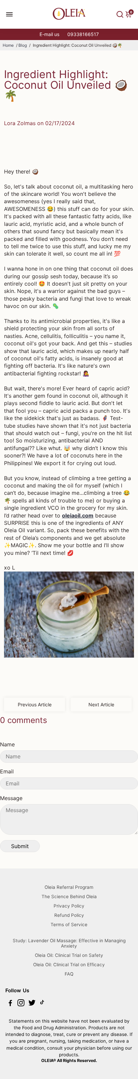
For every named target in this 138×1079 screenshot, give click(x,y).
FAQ (69, 974)
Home (8, 45)
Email (7, 771)
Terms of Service (69, 924)
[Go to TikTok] (42, 1004)
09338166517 (83, 34)
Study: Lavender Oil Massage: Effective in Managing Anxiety (69, 943)
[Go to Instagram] (21, 1004)
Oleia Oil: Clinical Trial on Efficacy (69, 964)
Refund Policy (69, 915)
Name (7, 744)
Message (11, 798)
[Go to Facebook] (10, 1004)
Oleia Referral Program (69, 887)
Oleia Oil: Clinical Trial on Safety (69, 955)
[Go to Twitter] (32, 1004)
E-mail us (49, 34)
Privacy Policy (69, 906)
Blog (22, 45)
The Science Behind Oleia (69, 896)
